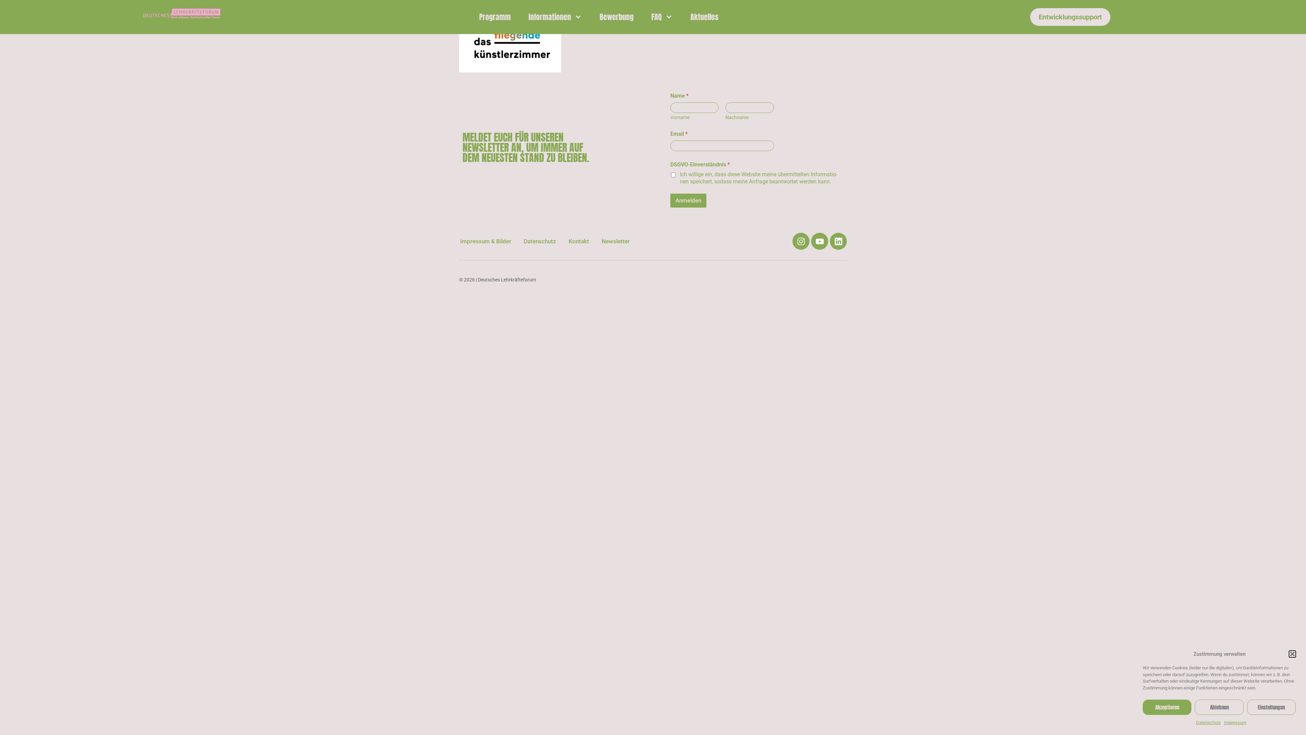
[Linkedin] (838, 241)
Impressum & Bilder (485, 241)
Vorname (680, 117)
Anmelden (688, 200)
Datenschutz (1208, 722)
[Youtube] (819, 241)
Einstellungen (1271, 707)
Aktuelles (704, 16)
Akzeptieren (1167, 707)
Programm (495, 16)
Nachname (737, 117)
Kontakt (579, 241)
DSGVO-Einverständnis (700, 164)
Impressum (1235, 722)
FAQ (656, 16)
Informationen (550, 16)
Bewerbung (617, 16)
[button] (1292, 654)
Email (679, 134)
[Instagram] (800, 241)
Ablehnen (1219, 707)
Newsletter (616, 241)
